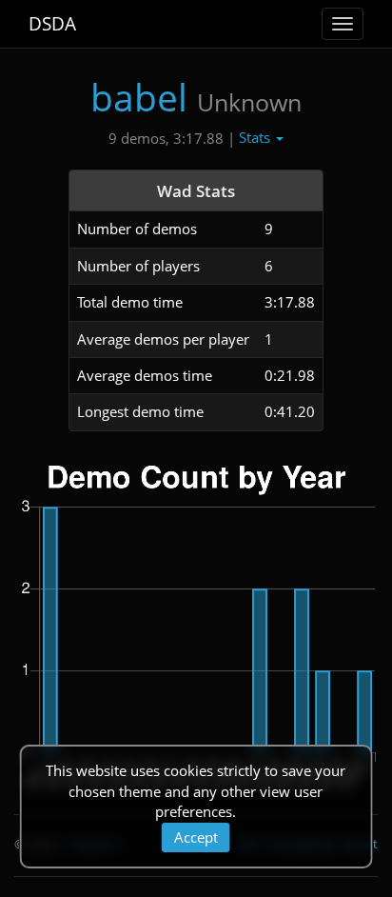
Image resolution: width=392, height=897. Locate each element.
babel (138, 96)
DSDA (52, 23)
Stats (256, 137)
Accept (196, 837)
